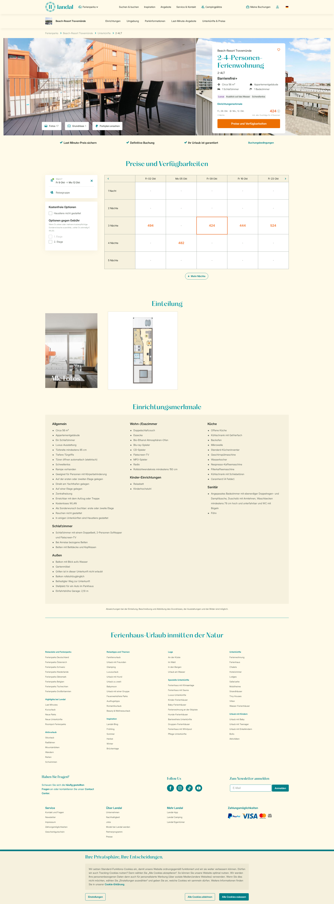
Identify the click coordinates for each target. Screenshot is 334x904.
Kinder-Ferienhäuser (178, 700)
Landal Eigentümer (176, 822)
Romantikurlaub (114, 706)
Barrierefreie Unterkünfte (180, 719)
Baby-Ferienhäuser (177, 704)
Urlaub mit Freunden (116, 662)
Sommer (111, 734)
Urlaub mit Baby (236, 719)
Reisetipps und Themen (118, 652)
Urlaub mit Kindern (238, 714)
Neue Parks (50, 714)
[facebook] (171, 790)
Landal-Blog (112, 724)
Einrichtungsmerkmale (229, 103)
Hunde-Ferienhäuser (178, 714)
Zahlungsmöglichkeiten (56, 827)
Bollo (231, 734)
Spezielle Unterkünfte (178, 680)
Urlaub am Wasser (176, 672)
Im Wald (172, 662)
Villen (232, 701)
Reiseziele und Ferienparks (58, 652)
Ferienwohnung (236, 657)
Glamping (111, 667)
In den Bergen (174, 667)
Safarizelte (234, 681)
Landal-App (172, 812)
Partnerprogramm (114, 831)
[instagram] (180, 790)
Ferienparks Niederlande (57, 672)
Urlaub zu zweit (114, 681)
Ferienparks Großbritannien (58, 691)
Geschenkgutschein (55, 831)
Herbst (110, 738)
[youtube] (198, 790)
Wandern (49, 752)
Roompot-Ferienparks (55, 724)
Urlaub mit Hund (114, 676)
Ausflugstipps (113, 701)
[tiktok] (189, 790)
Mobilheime (235, 686)
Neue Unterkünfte (53, 719)
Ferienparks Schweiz (55, 667)
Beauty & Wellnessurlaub (118, 711)
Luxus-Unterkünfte (177, 695)
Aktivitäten (234, 738)
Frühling (110, 729)
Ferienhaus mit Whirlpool (180, 729)
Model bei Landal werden (118, 827)
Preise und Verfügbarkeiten (249, 123)
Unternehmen (112, 812)
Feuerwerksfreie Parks (117, 696)
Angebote (166, 6)
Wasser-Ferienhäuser (239, 706)
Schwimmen (51, 762)
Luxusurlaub (112, 672)
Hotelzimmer (235, 672)
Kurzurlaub (50, 709)
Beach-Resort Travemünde (234, 50)
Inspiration (149, 6)
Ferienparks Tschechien (56, 686)
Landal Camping (174, 817)
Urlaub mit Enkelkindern (240, 729)
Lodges (233, 676)
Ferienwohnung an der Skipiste (183, 709)
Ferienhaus (234, 662)
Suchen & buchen (129, 6)
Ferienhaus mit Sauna (178, 690)
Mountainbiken (52, 747)
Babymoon (112, 686)
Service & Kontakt (186, 6)
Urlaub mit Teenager (239, 724)
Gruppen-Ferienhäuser (179, 724)
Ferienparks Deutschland (57, 657)
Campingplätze (213, 6)
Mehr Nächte (197, 276)
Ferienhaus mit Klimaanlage (181, 685)
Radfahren (50, 742)
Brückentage (113, 748)
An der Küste (174, 657)
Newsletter (50, 817)
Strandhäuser (235, 691)
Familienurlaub (114, 657)
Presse (109, 836)
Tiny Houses (235, 696)
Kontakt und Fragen (54, 812)
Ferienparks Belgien (54, 681)
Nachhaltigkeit (113, 817)
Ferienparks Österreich (56, 662)
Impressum (50, 822)
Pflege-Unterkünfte (177, 734)
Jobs (108, 822)
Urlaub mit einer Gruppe (118, 691)
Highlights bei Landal (55, 699)
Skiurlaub (49, 737)
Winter (110, 743)
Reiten (48, 757)
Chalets (233, 667)
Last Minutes (51, 704)
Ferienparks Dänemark (55, 676)
